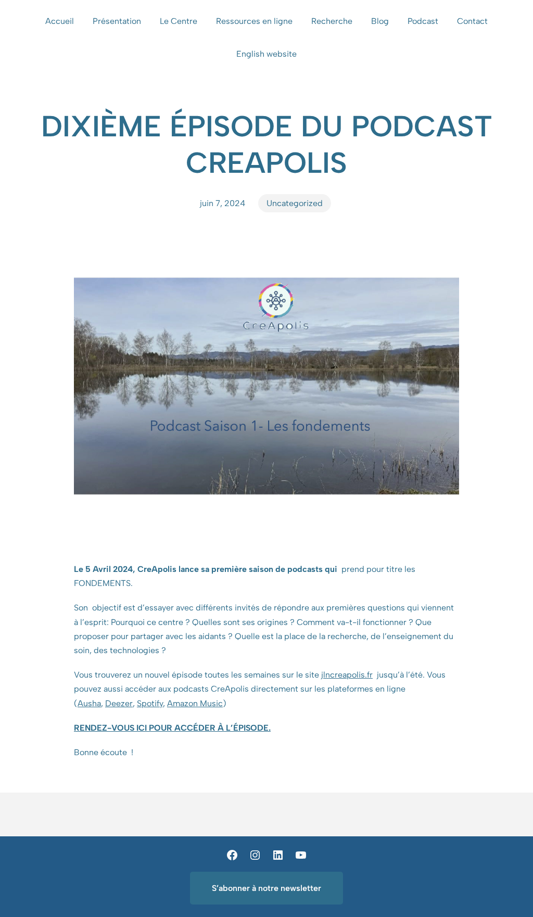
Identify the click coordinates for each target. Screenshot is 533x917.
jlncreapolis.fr (347, 675)
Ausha (89, 703)
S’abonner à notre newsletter (266, 888)
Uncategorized (294, 203)
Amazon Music (195, 703)
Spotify (150, 703)
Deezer (119, 703)
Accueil (59, 21)
